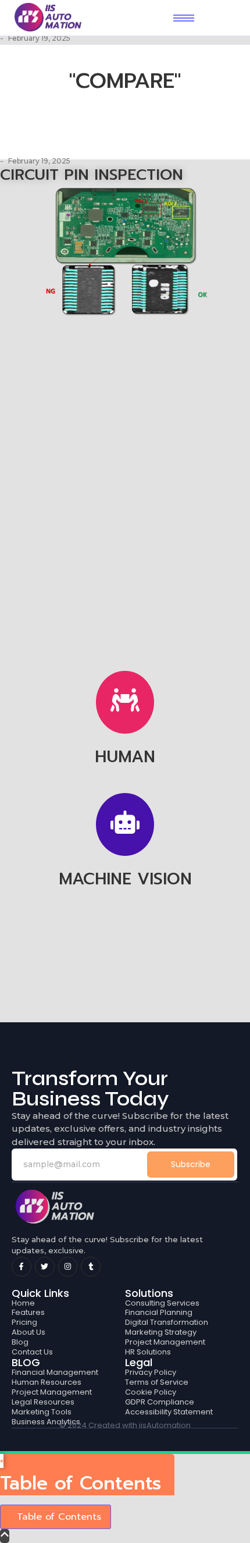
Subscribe (190, 1164)
